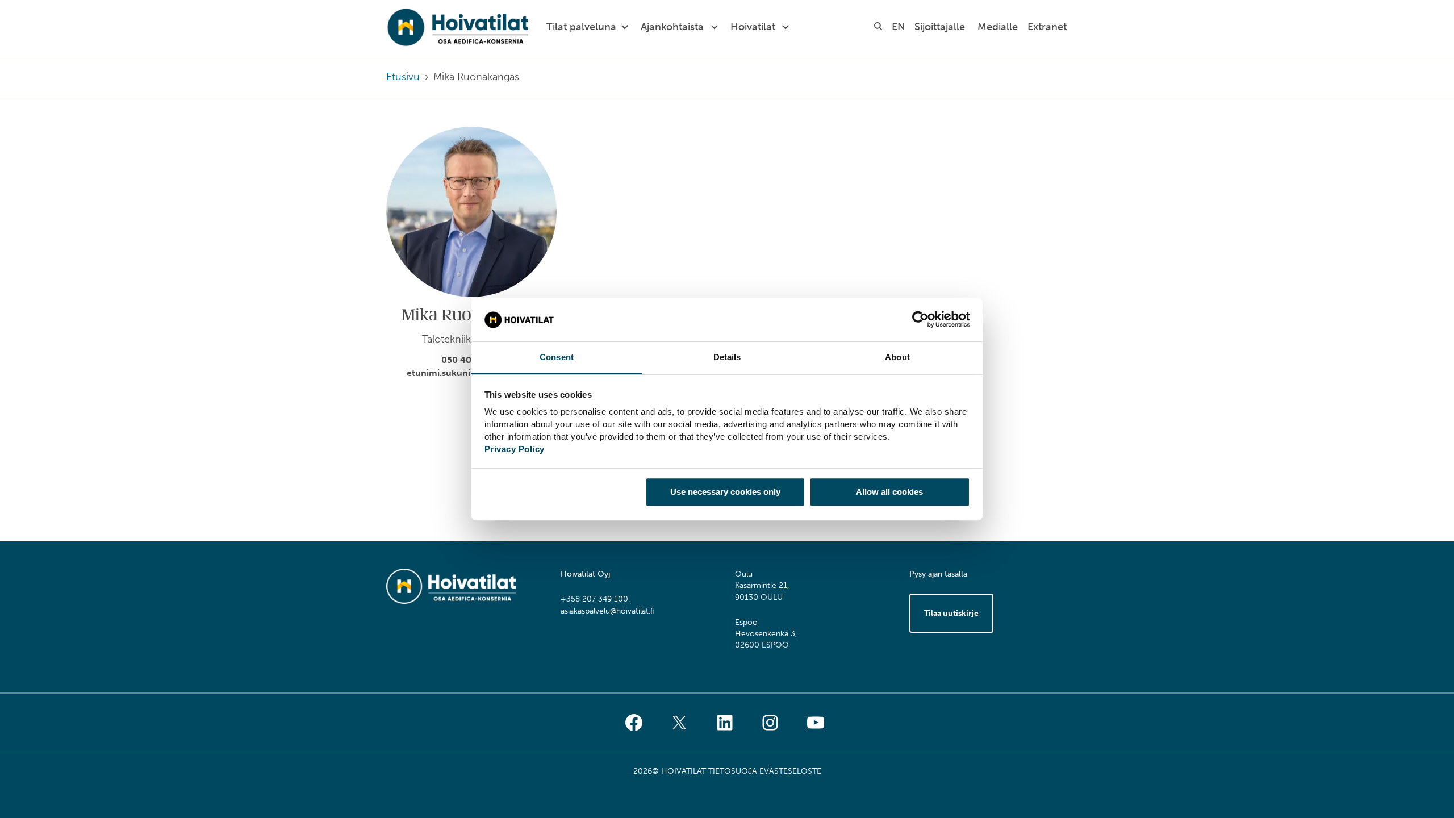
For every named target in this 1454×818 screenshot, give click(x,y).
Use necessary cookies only (725, 491)
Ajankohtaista (672, 26)
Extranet (1047, 26)
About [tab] (897, 357)
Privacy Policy (514, 449)
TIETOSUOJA (732, 771)
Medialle (997, 26)
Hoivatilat (752, 26)
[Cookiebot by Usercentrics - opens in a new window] (920, 319)
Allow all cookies (889, 491)
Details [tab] (727, 357)
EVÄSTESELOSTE (790, 771)
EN (898, 26)
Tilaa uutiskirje (951, 613)
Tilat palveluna (581, 26)
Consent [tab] (557, 357)
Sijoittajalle (939, 26)
